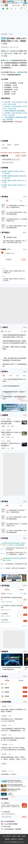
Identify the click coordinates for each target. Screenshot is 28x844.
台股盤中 (11, 34)
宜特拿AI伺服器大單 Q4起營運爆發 (14, 111)
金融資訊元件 (14, 839)
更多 (25, 331)
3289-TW (8, 51)
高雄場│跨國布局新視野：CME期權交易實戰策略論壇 (16, 227)
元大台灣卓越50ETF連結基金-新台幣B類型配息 (12, 606)
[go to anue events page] (21, 5)
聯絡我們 (21, 839)
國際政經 (9, 430)
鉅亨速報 (5, 34)
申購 (25, 607)
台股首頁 (18, 155)
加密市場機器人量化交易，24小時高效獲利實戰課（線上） (16, 220)
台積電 (7, 692)
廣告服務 (7, 839)
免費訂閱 (24, 817)
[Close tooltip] (23, 12)
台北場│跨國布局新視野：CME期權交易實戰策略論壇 (16, 213)
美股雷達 (9, 419)
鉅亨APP (9, 836)
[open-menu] (1, 5)
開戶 (25, 599)
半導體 (7, 696)
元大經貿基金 (4, 613)
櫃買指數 (20, 72)
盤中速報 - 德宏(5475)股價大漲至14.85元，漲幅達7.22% (15, 271)
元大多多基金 (4, 620)
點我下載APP (19, 121)
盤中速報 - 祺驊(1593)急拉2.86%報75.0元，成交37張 (15, 279)
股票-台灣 (8, 610)
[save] (20, 8)
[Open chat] (25, 9)
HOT (7, 205)
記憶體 (7, 688)
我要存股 (24, 155)
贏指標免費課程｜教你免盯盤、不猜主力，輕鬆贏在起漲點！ (16, 206)
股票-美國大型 (9, 601)
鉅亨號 (14, 836)
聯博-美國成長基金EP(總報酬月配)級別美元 (11, 598)
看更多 (24, 196)
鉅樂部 (18, 836)
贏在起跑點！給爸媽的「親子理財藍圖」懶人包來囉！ (14, 152)
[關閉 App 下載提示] (1, 2)
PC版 (4, 836)
